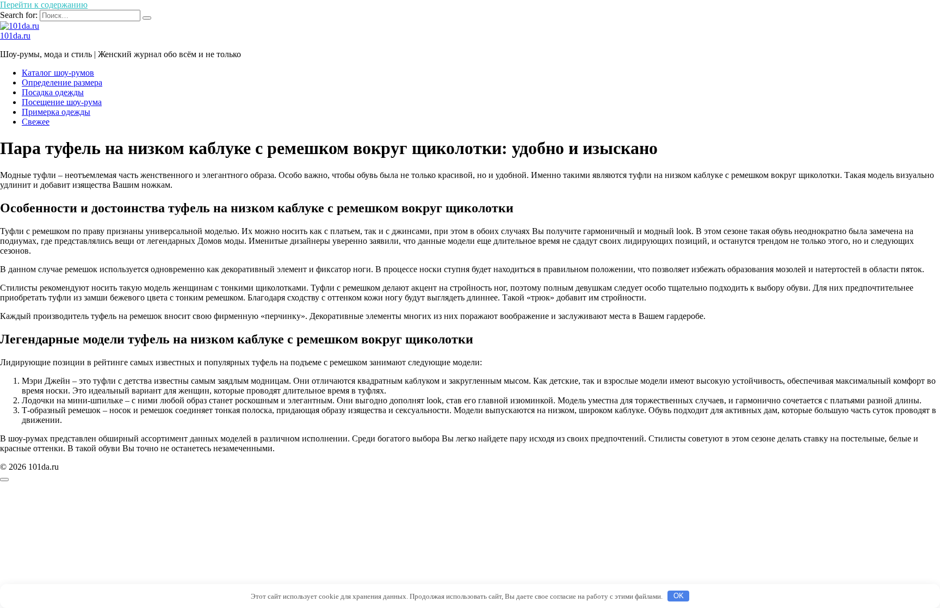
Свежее (36, 121)
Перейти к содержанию (44, 4)
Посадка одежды (53, 92)
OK (678, 596)
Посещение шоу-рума (62, 102)
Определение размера (62, 82)
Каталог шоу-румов (58, 72)
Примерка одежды (56, 111)
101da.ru (15, 35)
